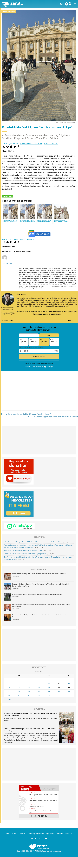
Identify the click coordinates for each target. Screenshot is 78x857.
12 (69, 683)
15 (29, 687)
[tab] (29, 788)
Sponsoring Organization (35, 834)
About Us (9, 834)
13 (9, 687)
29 (29, 695)
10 (49, 683)
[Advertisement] (39, 397)
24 (49, 691)
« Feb (5, 700)
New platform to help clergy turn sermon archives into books (23, 550)
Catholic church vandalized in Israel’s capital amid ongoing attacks (25, 554)
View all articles (8, 264)
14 (19, 687)
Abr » (10, 700)
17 (49, 687)
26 (69, 691)
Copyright (59, 834)
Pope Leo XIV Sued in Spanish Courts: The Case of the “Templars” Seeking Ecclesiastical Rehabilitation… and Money (40, 585)
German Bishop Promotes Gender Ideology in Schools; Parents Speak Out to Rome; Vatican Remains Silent (41, 605)
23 (39, 691)
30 (39, 695)
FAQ (15, 834)
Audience (22, 834)
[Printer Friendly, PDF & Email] (7, 196)
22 (29, 691)
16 (39, 687)
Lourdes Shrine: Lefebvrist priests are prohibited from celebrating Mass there (37, 594)
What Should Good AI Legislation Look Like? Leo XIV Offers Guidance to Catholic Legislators (33, 542)
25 (59, 691)
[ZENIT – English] (21, 4)
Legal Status (50, 834)
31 (49, 695)
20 (9, 691)
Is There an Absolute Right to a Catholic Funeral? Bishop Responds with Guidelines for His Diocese (40, 616)
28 (19, 695)
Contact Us (68, 834)
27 (9, 695)
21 (19, 691)
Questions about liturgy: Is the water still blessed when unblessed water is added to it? (39, 574)
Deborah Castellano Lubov (31, 144)
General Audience (8, 11)
